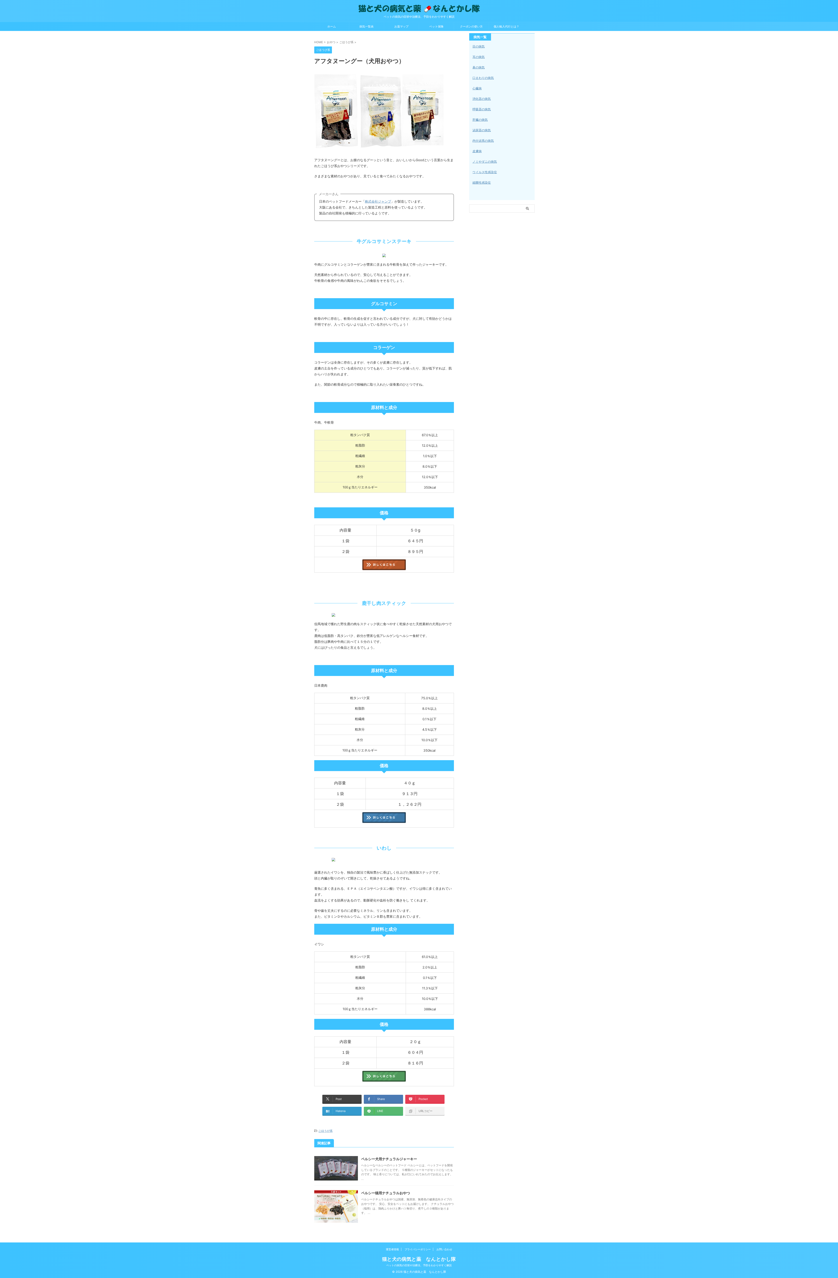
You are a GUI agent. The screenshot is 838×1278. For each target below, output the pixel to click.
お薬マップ (401, 26)
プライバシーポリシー (418, 1249)
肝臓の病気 (480, 119)
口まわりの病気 (483, 78)
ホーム (331, 26)
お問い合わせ (444, 1249)
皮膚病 (477, 151)
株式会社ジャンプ (378, 201)
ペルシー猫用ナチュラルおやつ (385, 1193)
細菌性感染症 (481, 182)
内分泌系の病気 (483, 140)
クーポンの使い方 (471, 26)
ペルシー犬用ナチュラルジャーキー (389, 1159)
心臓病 (477, 88)
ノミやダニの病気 (484, 161)
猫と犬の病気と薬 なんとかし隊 (419, 1259)
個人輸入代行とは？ (506, 26)
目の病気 (478, 46)
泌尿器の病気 (481, 130)
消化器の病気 (481, 99)
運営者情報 (392, 1249)
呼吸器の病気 (481, 109)
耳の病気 (478, 57)
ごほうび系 (325, 1131)
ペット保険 (436, 26)
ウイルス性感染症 (484, 172)
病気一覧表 (366, 26)
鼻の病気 (478, 67)
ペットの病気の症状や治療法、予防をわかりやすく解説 (419, 1265)
